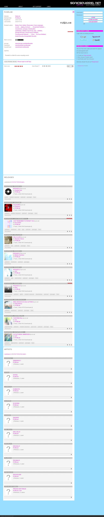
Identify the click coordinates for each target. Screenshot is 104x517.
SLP (16, 271)
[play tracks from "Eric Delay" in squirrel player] (71, 440)
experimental (8, 294)
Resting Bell (31, 29)
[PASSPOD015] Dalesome (13, 202)
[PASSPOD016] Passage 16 (13, 186)
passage (29, 197)
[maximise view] (73, 12)
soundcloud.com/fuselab (22, 47)
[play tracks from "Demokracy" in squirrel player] (71, 369)
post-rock (33, 326)
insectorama (18, 29)
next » (22, 182)
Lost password (93, 21)
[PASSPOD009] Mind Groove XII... (15, 299)
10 (20, 182)
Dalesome (16, 205)
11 (21, 354)
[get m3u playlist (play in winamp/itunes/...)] (71, 199)
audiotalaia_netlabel (21, 30)
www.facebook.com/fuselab (22, 45)
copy (35, 30)
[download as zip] (69, 199)
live (12, 245)
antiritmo (39, 30)
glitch (21, 294)
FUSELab (18, 18)
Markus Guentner (19, 255)
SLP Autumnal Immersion (21, 334)
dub (19, 229)
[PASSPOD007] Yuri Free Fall (14, 316)
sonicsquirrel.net (80, 65)
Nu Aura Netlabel (41, 34)
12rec (32, 34)
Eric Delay (8, 429)
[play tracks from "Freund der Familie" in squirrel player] (71, 497)
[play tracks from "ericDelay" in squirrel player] (71, 455)
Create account (93, 19)
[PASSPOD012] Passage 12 (13, 251)
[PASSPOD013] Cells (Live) (13, 235)
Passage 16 (17, 188)
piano (6, 197)
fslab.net (17, 16)
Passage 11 (16, 269)
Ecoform (8, 401)
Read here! (95, 62)
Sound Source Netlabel (31, 32)
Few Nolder (18, 222)
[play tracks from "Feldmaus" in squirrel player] (71, 469)
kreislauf (27, 27)
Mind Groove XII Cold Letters (23, 302)
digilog (23, 27)
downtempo (39, 294)
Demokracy (8, 358)
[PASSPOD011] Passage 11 (13, 267)
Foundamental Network (21, 34)
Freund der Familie (11, 486)
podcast (23, 197)
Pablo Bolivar (18, 303)
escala (17, 27)
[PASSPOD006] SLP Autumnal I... (15, 332)
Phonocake (30, 25)
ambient (7, 213)
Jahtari (24, 25)
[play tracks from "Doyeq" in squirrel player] (71, 383)
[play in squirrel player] (8, 191)
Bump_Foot (18, 25)
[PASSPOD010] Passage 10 (13, 283)
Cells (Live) (17, 237)
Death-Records (19, 36)
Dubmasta (8, 386)
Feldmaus (17, 206)
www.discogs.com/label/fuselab (24, 43)
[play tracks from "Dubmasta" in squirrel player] (71, 398)
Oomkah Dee (18, 190)
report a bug (79, 5)
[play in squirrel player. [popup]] (70, 66)
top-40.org (30, 30)
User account (87, 55)
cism (20, 490)
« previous (7, 354)
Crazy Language (38, 25)
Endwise (7, 415)
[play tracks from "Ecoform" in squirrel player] (71, 412)
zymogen (25, 29)
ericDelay (8, 443)
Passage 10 (17, 286)
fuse (34, 197)
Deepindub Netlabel (38, 27)
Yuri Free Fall (18, 318)
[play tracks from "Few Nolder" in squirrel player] (71, 483)
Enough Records (20, 32)
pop (23, 229)
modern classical (14, 197)
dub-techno (18, 278)
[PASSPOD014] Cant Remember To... (16, 218)
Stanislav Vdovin (19, 239)
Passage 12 (17, 253)
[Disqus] (37, 94)
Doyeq (7, 372)
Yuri (16, 320)
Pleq (16, 287)
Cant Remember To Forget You (23, 221)
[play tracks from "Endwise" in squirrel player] (71, 426)
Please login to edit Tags (24, 61)
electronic (13, 229)
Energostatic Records (30, 36)
